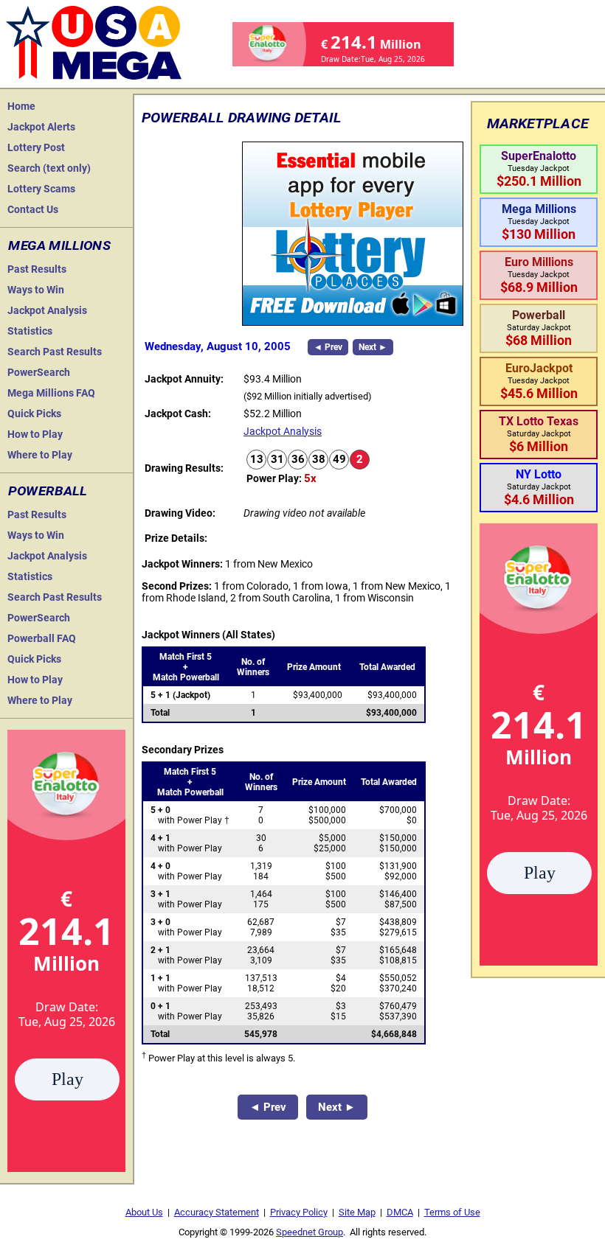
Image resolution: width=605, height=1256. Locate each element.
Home (21, 106)
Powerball (47, 491)
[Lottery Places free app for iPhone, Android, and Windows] (352, 322)
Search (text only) (49, 168)
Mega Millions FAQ (51, 393)
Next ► (373, 347)
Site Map (357, 1212)
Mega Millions (59, 245)
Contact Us (32, 209)
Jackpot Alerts (41, 127)
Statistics (29, 331)
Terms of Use (452, 1212)
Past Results (36, 269)
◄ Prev (328, 347)
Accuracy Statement (216, 1212)
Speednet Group (309, 1232)
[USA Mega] (94, 41)
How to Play (35, 434)
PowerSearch (38, 372)
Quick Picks (34, 413)
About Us (144, 1212)
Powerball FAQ (41, 638)
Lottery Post (36, 147)
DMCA (400, 1212)
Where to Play (39, 455)
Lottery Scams (41, 189)
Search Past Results (54, 351)
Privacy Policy (299, 1212)
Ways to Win (35, 290)
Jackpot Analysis (47, 310)
